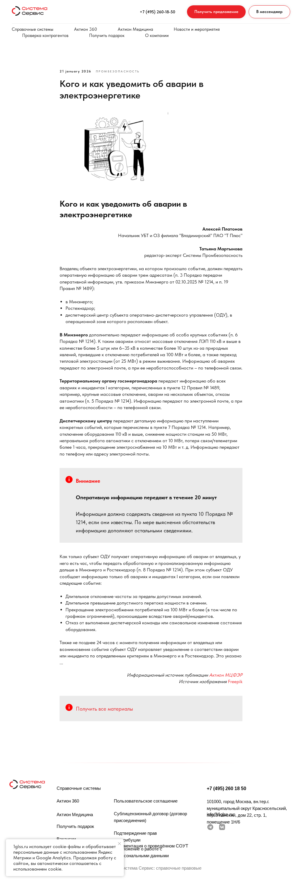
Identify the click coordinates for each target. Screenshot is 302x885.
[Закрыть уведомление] (119, 844)
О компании (157, 35)
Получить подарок (106, 35)
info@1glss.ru (220, 814)
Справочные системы (32, 29)
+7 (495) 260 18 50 (226, 788)
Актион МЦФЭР (225, 675)
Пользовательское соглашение (146, 800)
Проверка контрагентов (45, 35)
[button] (216, 12)
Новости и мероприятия (197, 29)
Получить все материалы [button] (104, 709)
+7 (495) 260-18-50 (157, 11)
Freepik (235, 681)
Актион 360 (85, 29)
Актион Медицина (135, 29)
